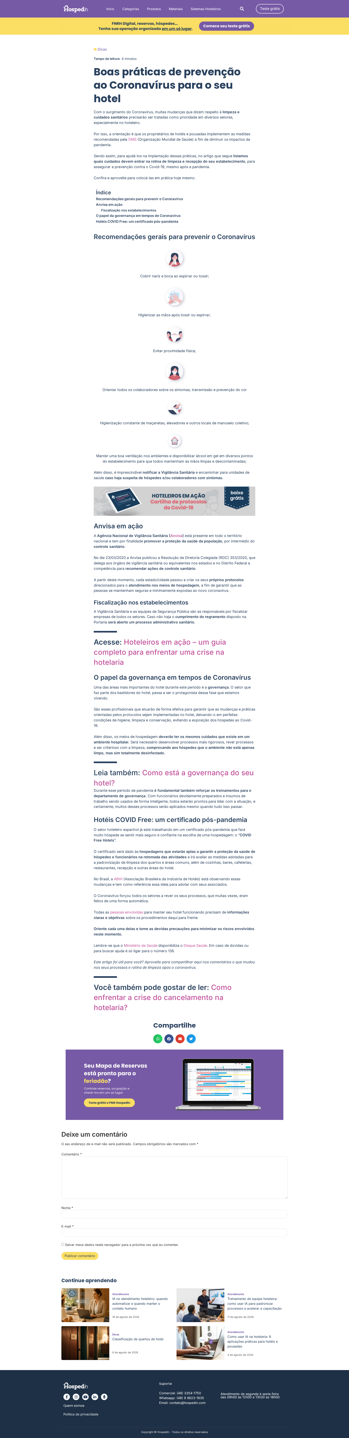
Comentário (71, 1154)
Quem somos (73, 1405)
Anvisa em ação (109, 204)
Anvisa (176, 536)
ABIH (118, 879)
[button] (242, 9)
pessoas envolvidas (126, 912)
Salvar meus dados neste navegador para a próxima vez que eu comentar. (122, 1244)
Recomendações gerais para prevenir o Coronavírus (139, 199)
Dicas (102, 49)
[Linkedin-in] (94, 1397)
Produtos (154, 9)
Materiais (176, 9)
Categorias (130, 9)
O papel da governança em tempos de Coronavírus (138, 215)
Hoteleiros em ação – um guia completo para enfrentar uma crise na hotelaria (160, 652)
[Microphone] (104, 1397)
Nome (67, 1207)
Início (110, 9)
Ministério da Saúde (140, 945)
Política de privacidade (80, 1414)
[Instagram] (76, 1397)
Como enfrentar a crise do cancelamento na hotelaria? (163, 997)
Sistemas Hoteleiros (206, 9)
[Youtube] (85, 1397)
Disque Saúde (195, 945)
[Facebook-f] (66, 1397)
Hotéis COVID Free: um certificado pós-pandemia (137, 221)
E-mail (67, 1226)
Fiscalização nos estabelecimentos (128, 210)
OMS (132, 139)
